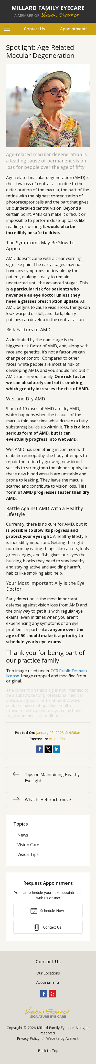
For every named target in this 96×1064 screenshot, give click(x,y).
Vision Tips (58, 738)
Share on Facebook (39, 749)
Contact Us (34, 29)
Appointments (74, 29)
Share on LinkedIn (56, 749)
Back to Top (48, 1050)
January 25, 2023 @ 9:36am (58, 732)
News (22, 835)
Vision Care (28, 844)
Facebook (43, 993)
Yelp (52, 993)
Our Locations (48, 973)
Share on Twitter (48, 749)
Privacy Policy (28, 1038)
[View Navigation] (8, 29)
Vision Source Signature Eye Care (48, 1012)
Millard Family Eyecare (55, 1027)
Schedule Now (51, 910)
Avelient (72, 1038)
